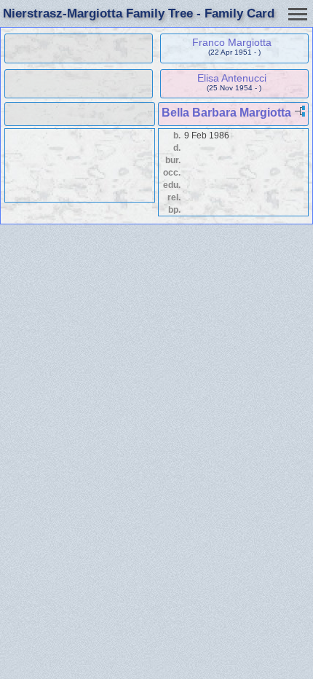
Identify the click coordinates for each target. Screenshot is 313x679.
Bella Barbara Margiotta (226, 112)
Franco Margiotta (232, 42)
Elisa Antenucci (231, 78)
